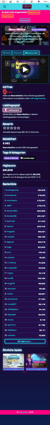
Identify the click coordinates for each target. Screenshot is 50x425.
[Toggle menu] (4, 6)
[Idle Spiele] (11, 1)
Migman (10, 242)
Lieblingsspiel (13, 110)
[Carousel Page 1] (24, 372)
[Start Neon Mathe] (25, 69)
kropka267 (12, 268)
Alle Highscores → (25, 341)
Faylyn (10, 273)
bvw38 (10, 278)
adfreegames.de (37, 98)
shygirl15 (11, 283)
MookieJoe (11, 195)
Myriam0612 (12, 211)
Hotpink (10, 236)
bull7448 (11, 221)
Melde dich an (34, 12)
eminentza (12, 299)
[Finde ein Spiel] (47, 6)
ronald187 (12, 304)
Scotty (11, 319)
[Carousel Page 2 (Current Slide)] (26, 372)
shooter (11, 257)
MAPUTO (12, 325)
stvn (9, 252)
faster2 (10, 226)
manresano (12, 200)
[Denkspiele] (39, 1)
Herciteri (12, 288)
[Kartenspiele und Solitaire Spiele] (32, 1)
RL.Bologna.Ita (12, 190)
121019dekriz (13, 309)
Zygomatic (23, 412)
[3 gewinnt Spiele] (18, 1)
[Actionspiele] (3, 1)
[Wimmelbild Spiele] (25, 1)
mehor (10, 294)
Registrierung (8, 16)
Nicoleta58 (12, 216)
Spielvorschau (32, 53)
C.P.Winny (11, 262)
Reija (9, 247)
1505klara (12, 330)
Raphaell (12, 314)
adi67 (9, 205)
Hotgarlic (11, 231)
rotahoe (11, 335)
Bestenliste (25, 20)
